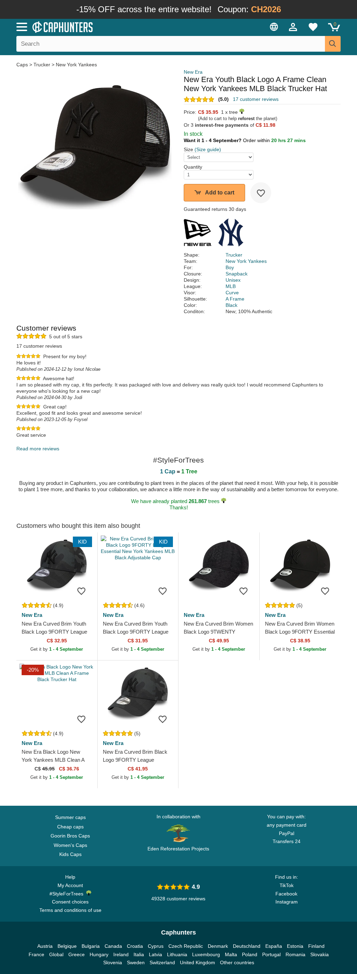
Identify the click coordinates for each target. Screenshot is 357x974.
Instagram (286, 902)
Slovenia (112, 962)
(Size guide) (208, 149)
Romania (295, 954)
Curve (232, 292)
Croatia (135, 946)
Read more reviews (37, 448)
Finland (316, 946)
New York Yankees (76, 64)
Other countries (237, 962)
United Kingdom (197, 962)
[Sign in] (293, 27)
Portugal (271, 954)
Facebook (286, 893)
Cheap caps (70, 826)
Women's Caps (70, 845)
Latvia (155, 954)
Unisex (233, 280)
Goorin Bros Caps (70, 836)
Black (231, 305)
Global (56, 954)
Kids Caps (70, 854)
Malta (231, 954)
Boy (230, 267)
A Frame (235, 299)
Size (188, 149)
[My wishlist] (313, 27)
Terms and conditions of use (70, 910)
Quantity (193, 167)
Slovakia (319, 954)
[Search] (333, 44)
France (36, 954)
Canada (113, 946)
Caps (22, 64)
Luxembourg (206, 954)
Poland (249, 954)
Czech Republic (185, 946)
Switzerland (162, 962)
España (273, 946)
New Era (193, 72)
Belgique (67, 946)
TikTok (287, 885)
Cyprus (156, 946)
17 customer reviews (256, 99)
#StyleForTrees (68, 893)
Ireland (121, 954)
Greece (76, 954)
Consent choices (70, 902)
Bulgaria (91, 946)
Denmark (218, 946)
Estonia (295, 946)
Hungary (99, 954)
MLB (231, 286)
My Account (70, 885)
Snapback (237, 273)
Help (70, 877)
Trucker (41, 64)
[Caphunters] (108, 26)
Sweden (136, 962)
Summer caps (70, 817)
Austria (45, 946)
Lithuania (177, 954)
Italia (139, 954)
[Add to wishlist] (260, 192)
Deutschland (246, 946)
